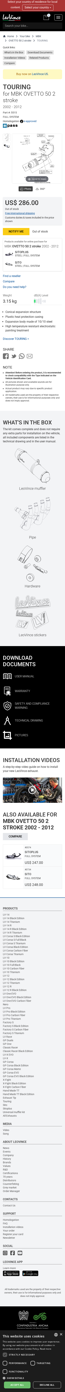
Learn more (9, 1268)
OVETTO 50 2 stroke (20, 40)
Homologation (11, 1219)
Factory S (8, 1022)
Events (6, 1151)
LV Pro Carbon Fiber (14, 1015)
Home (10, 36)
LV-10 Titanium (11, 972)
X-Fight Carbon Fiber (14, 1087)
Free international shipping (20, 213)
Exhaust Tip (9, 1097)
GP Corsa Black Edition (16, 1065)
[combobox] (56, 1335)
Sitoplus (7, 1108)
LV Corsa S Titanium (14, 943)
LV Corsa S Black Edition (16, 936)
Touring (7, 1101)
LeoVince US (40, 74)
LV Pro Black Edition (14, 1011)
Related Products (39, 57)
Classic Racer (10, 1047)
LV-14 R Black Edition (15, 929)
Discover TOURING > (16, 339)
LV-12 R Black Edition (15, 990)
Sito (5, 1105)
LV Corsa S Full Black (14, 939)
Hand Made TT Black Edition (18, 1094)
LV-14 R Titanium (12, 932)
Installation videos (13, 1227)
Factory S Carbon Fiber (16, 1029)
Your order (9, 1230)
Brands (7, 1162)
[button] (32, 1378)
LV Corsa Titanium (13, 954)
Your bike (25, 36)
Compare (9, 63)
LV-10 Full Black (12, 964)
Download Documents (40, 52)
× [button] (61, 1334)
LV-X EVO (8, 1054)
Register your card (13, 1234)
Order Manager (11, 1191)
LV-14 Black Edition (13, 918)
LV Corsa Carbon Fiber (15, 950)
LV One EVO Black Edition (17, 997)
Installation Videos (14, 57)
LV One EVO (9, 993)
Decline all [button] (47, 1384)
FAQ (5, 1223)
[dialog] (32, 1361)
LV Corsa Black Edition (15, 947)
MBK (38, 36)
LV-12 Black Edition (13, 979)
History (7, 1158)
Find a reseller (12, 276)
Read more (45, 1348)
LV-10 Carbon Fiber (13, 968)
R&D (5, 1169)
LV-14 (6, 914)
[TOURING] (6, 137)
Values (6, 1166)
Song (6, 1133)
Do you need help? (14, 287)
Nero (5, 1004)
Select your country (37, 7)
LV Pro (6, 1008)
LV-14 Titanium (11, 921)
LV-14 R (7, 925)
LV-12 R (7, 986)
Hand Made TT (11, 1090)
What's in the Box (13, 52)
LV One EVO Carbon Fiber (17, 1000)
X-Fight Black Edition (14, 1083)
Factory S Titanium (13, 1033)
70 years (7, 1176)
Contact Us (9, 1205)
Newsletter (9, 1237)
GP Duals (8, 1040)
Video (6, 1130)
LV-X (5, 1058)
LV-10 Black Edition (13, 961)
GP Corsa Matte (12, 1069)
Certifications (10, 1173)
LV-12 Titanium (11, 982)
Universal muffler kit (14, 1112)
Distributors (9, 1180)
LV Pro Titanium (12, 1018)
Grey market (10, 1187)
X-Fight (7, 1079)
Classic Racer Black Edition (18, 1051)
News (6, 1148)
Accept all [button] (17, 1384)
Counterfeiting (11, 1183)
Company (8, 1155)
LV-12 (6, 975)
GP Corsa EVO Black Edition (18, 1076)
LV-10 (6, 957)
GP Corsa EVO (11, 1072)
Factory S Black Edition (16, 1026)
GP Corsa (8, 1061)
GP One (7, 1043)
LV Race (7, 1036)
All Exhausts (10, 1115)
